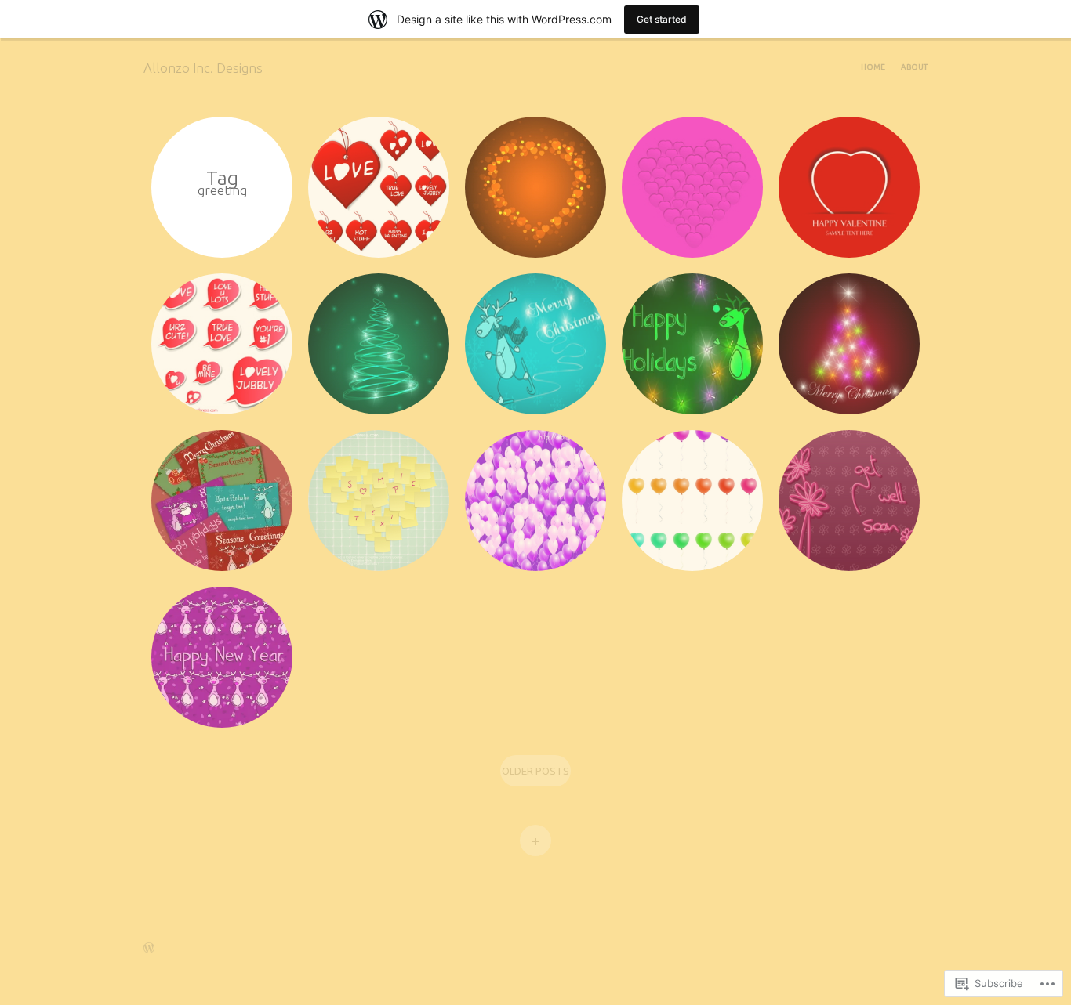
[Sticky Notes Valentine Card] (378, 500)
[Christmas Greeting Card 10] (535, 343)
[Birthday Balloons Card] (535, 500)
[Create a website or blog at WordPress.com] (148, 950)
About (914, 67)
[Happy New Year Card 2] (221, 657)
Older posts (535, 770)
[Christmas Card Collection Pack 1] (221, 500)
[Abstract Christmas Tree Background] (849, 343)
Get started (662, 19)
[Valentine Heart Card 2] (692, 187)
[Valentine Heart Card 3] (535, 187)
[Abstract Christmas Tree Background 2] (378, 343)
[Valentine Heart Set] (378, 187)
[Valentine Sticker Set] (221, 343)
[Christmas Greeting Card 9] (692, 343)
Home (873, 67)
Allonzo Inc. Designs (203, 67)
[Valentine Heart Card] (849, 187)
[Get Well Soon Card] (849, 500)
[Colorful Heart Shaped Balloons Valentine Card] (692, 500)
